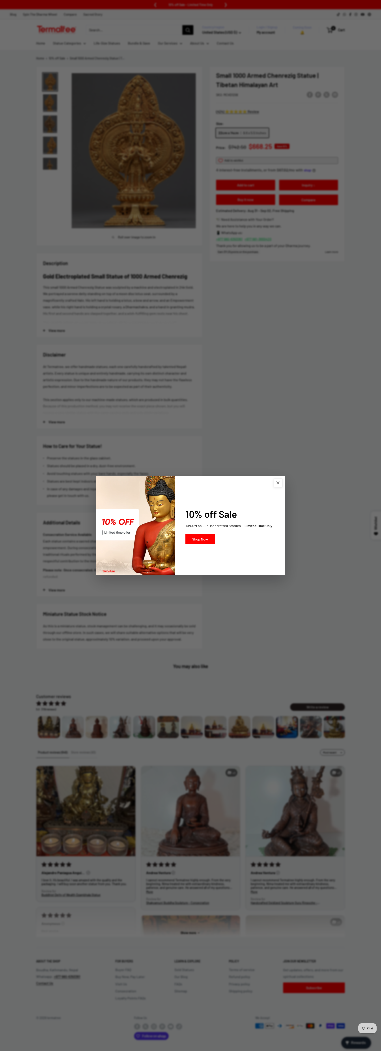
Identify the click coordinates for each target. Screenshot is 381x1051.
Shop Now (200, 539)
